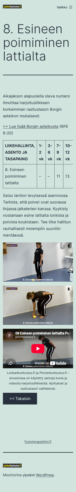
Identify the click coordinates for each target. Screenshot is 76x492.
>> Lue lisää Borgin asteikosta (30, 126)
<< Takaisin (20, 398)
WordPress (45, 475)
